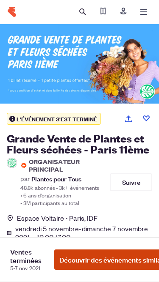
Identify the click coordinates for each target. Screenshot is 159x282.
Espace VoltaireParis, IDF (57, 218)
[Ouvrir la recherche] (82, 12)
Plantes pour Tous (56, 179)
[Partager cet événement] (128, 118)
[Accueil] (12, 12)
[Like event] (146, 118)
